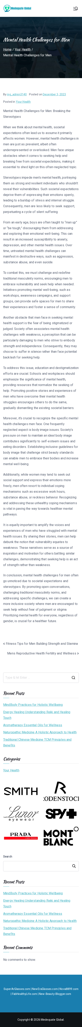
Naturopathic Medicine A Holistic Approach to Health (40, 732)
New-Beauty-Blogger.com (55, 994)
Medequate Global (52, 1020)
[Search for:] (41, 678)
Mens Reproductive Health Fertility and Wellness (41, 653)
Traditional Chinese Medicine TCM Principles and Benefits (37, 742)
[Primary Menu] (75, 8)
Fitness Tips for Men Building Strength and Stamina (42, 643)
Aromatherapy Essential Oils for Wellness (32, 725)
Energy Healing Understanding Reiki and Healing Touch (36, 715)
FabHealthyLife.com (24, 994)
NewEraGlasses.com (45, 989)
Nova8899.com (69, 989)
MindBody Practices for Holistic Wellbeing (33, 704)
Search (7, 857)
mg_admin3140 (17, 94)
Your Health (23, 102)
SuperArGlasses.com (17, 989)
